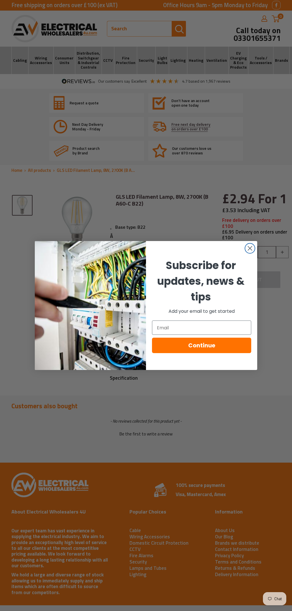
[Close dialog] (250, 248)
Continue (201, 345)
